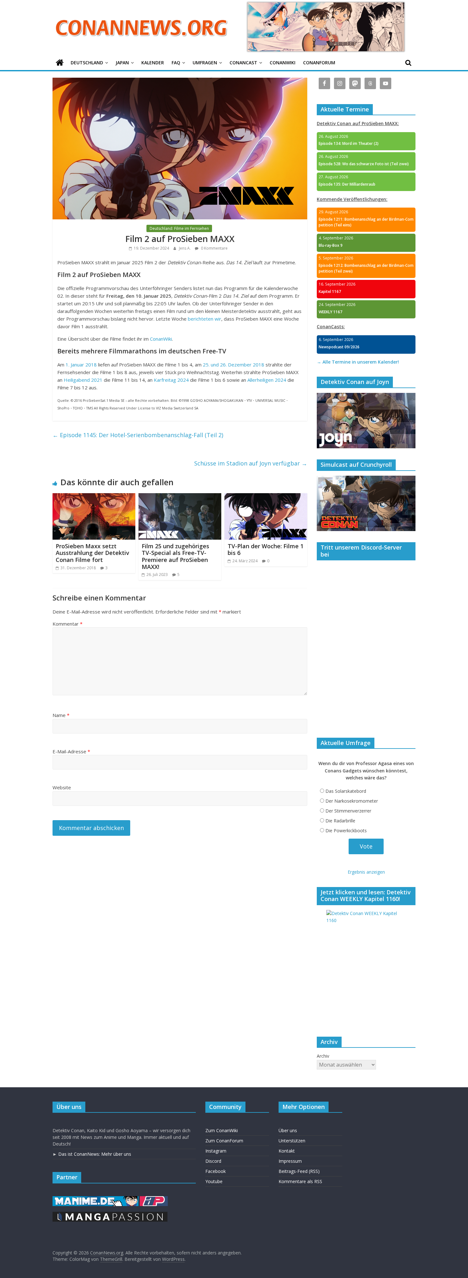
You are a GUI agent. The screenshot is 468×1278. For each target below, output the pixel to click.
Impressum (290, 1161)
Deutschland (87, 63)
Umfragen (205, 63)
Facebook (215, 1171)
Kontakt (287, 1151)
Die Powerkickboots (346, 830)
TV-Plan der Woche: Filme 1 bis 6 (265, 549)
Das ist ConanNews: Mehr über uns (94, 1154)
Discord (213, 1161)
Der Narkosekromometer (351, 801)
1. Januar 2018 (81, 364)
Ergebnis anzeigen (366, 872)
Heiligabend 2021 (83, 380)
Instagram (215, 1151)
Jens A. (185, 248)
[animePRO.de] (154, 1199)
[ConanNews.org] (60, 63)
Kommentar (67, 624)
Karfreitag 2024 (171, 380)
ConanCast (243, 63)
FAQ (176, 63)
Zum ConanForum (224, 1141)
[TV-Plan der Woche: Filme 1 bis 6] (265, 497)
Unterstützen (292, 1141)
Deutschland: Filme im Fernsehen (179, 228)
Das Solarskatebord (345, 791)
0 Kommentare (214, 248)
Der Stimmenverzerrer (348, 811)
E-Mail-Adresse (71, 751)
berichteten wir (204, 319)
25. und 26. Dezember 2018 (233, 364)
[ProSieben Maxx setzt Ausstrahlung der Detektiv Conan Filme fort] (94, 497)
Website (62, 787)
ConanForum (319, 63)
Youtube (214, 1181)
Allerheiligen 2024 (266, 380)
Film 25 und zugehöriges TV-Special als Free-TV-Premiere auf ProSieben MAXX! (175, 556)
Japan (122, 63)
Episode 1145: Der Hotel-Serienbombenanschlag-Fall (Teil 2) (138, 435)
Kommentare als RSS (300, 1181)
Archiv (323, 1056)
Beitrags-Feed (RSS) (299, 1171)
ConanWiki (282, 63)
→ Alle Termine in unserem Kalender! (358, 362)
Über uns (288, 1130)
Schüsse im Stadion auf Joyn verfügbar (250, 463)
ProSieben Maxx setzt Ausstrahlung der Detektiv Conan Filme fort (92, 553)
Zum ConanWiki (221, 1130)
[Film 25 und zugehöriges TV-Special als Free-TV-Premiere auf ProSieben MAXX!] (179, 497)
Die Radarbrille (340, 821)
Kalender (152, 63)
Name (61, 715)
